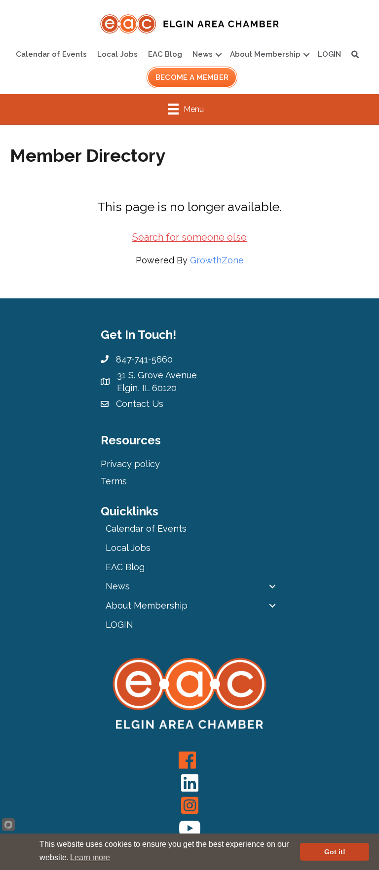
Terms (114, 481)
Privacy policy (130, 464)
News (202, 54)
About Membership (265, 54)
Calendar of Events (51, 54)
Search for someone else (189, 237)
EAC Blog (165, 54)
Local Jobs (117, 54)
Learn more (90, 857)
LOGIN (329, 54)
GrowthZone (217, 260)
